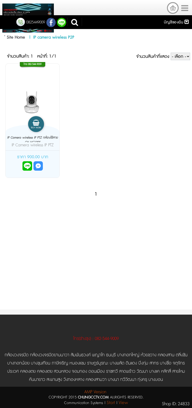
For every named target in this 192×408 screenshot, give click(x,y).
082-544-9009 (34, 64)
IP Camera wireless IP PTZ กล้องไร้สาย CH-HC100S (32, 140)
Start (111, 403)
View (123, 403)
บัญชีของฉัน (174, 22)
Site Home (16, 37)
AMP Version (95, 392)
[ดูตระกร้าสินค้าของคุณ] (173, 8)
